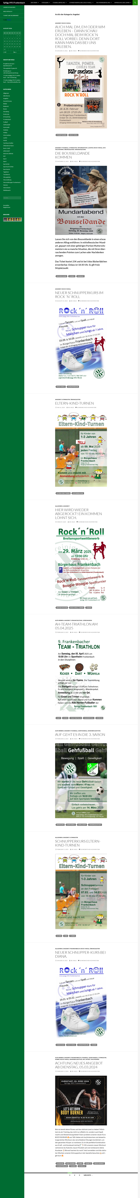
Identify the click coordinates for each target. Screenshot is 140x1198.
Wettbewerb (6, 190)
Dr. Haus (73, 51)
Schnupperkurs (73, 386)
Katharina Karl (78, 493)
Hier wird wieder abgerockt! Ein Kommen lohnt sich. (78, 514)
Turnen (72, 936)
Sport (88, 1059)
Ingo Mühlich (7, 11)
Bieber (5, 103)
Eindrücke (6, 114)
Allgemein (59, 506)
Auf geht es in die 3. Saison (80, 734)
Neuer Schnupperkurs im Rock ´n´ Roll (79, 294)
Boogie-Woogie (62, 607)
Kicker (65, 718)
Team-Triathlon (76, 718)
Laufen (90, 148)
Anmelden (6, 205)
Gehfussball (82, 731)
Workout (82, 1166)
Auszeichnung (7, 101)
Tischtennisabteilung (103, 2)
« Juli (4, 52)
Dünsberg (6, 111)
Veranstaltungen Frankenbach (12, 182)
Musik (5, 140)
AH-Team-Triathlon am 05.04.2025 (76, 626)
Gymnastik (73, 148)
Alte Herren (59, 620)
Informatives (83, 148)
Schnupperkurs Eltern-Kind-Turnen (78, 843)
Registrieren (6, 207)
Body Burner (70, 1163)
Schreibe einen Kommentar (89, 51)
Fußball (65, 148)
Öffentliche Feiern (8, 145)
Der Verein (34, 2)
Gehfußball (71, 824)
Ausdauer (60, 1163)
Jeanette (88, 1163)
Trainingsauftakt (95, 824)
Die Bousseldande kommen (72, 155)
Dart (58, 718)
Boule (5, 109)
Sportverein (6, 169)
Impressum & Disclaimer (122, 2)
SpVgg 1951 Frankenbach (14, 2)
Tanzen (89, 607)
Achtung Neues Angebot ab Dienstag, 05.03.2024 (79, 1065)
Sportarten (6, 164)
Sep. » (15, 52)
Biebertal (6, 106)
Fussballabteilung (59, 2)
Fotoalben (45, 2)
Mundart (81, 276)
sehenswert (6, 151)
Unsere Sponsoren (9, 7)
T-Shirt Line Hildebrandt (10, 15)
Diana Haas (60, 1045)
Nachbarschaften (8, 143)
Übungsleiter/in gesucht (10, 68)
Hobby (57, 1059)
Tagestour (6, 172)
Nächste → (88, 1175)
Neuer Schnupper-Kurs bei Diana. (80, 954)
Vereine (5, 185)
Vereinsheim (87, 620)
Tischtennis (59, 149)
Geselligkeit (82, 824)
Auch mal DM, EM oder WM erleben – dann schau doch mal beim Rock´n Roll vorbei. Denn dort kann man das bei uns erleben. (80, 37)
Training (73, 1166)
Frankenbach (75, 948)
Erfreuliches (6, 117)
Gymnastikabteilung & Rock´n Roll (80, 2)
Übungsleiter (69, 149)
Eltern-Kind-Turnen (74, 403)
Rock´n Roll (66, 23)
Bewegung (60, 824)
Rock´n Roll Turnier (76, 607)
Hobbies (5, 130)
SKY (104, 148)
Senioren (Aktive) (94, 731)
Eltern (59, 936)
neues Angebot (99, 1163)
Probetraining (62, 135)
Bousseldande (61, 276)
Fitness (80, 1163)
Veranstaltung (80, 149)
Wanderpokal (89, 718)
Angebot (58, 23)
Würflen (99, 718)
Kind (65, 936)
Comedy (72, 276)
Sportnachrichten (8, 166)
